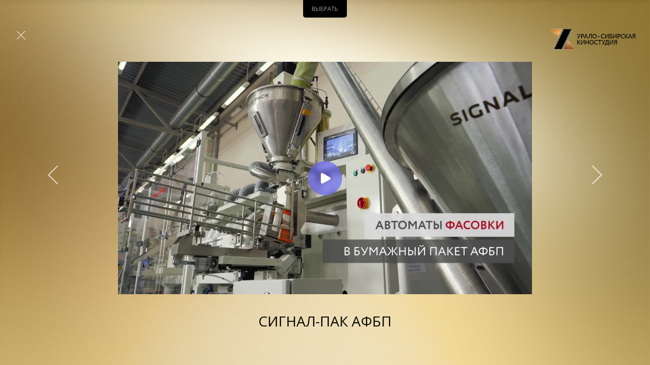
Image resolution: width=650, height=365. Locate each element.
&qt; (592, 175)
